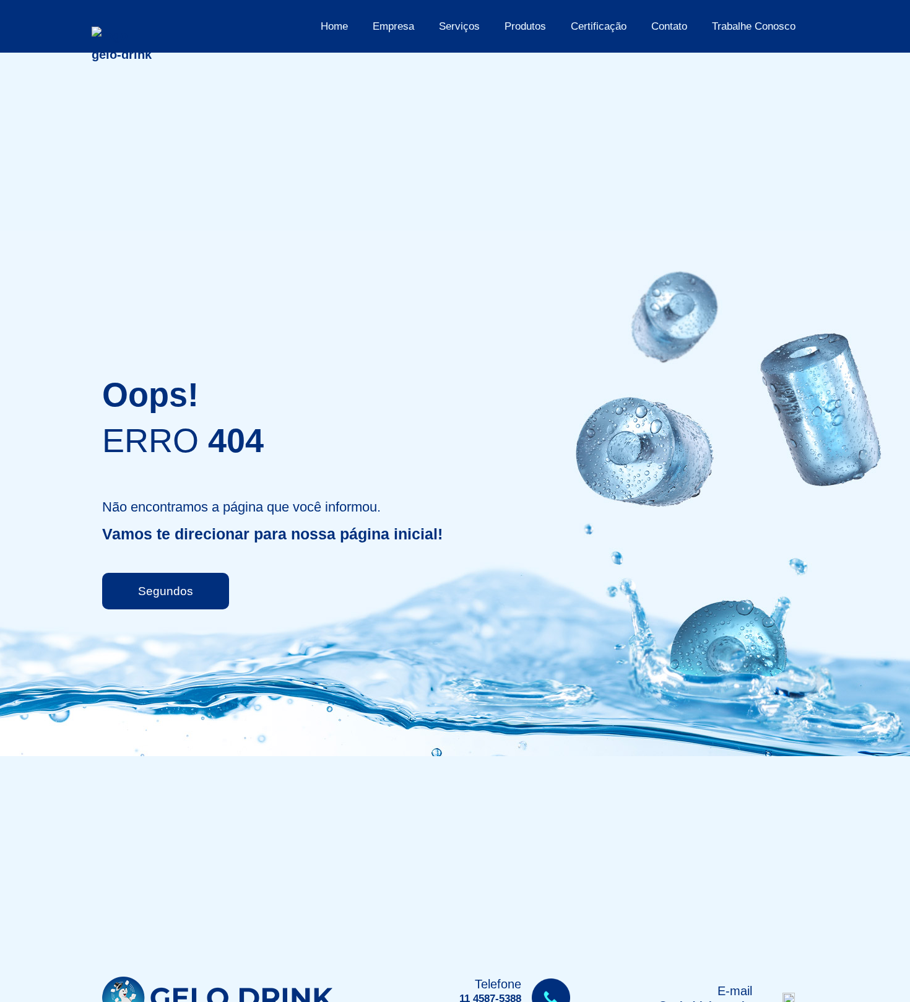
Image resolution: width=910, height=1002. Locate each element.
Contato (669, 26)
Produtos (525, 26)
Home (334, 26)
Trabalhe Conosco (753, 26)
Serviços (459, 26)
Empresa (393, 26)
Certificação (598, 26)
